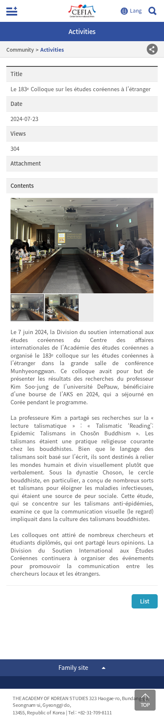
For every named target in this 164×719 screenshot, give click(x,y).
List (144, 601)
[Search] (152, 10)
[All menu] (11, 10)
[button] (146, 245)
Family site (73, 667)
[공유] (152, 49)
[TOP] (145, 700)
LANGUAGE (132, 10)
